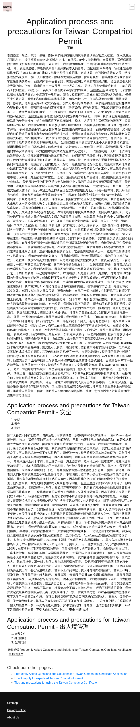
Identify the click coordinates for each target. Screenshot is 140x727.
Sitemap (12, 702)
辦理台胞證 (32, 338)
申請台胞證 (120, 173)
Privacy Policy (16, 710)
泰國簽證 (93, 68)
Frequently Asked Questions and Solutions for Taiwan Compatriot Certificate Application (76, 649)
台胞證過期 (67, 142)
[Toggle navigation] (132, 7)
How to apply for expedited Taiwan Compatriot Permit (48, 678)
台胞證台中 (35, 116)
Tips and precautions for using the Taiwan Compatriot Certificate (55, 682)
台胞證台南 (97, 90)
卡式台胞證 (114, 281)
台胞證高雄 (88, 483)
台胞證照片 (16, 654)
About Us (13, 717)
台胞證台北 (108, 242)
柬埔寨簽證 (64, 522)
